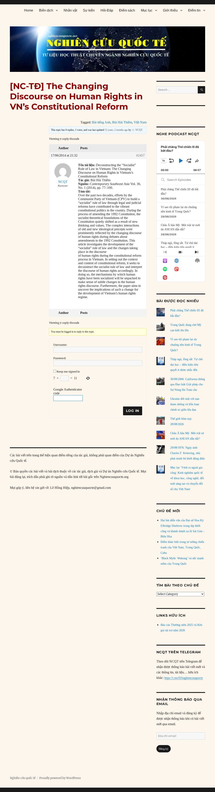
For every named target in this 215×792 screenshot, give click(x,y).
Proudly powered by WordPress (60, 778)
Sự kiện (89, 10)
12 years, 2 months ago (116, 129)
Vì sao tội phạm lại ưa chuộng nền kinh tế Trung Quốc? (185, 345)
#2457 (140, 155)
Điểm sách (127, 10)
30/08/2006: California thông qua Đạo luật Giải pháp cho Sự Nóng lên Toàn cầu (187, 385)
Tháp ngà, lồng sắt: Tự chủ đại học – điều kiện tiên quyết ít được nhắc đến (179, 247)
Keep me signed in (68, 371)
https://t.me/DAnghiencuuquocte (183, 677)
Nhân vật (70, 10)
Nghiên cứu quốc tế (22, 778)
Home (28, 10)
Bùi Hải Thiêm (122, 122)
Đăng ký (163, 748)
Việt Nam (140, 122)
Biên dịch (46, 10)
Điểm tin (194, 10)
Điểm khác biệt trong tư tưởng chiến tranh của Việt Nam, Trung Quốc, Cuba (182, 547)
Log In (132, 411)
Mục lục (146, 10)
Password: (59, 358)
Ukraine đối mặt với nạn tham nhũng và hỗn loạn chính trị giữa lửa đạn (184, 404)
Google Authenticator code (67, 391)
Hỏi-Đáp (107, 10)
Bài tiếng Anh (101, 122)
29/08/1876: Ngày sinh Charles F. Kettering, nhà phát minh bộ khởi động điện (187, 453)
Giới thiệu (170, 10)
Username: (60, 344)
